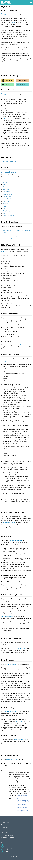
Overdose (6, 213)
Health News (5, 822)
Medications (5, 825)
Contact (3, 843)
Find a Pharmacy (6, 820)
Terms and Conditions (7, 838)
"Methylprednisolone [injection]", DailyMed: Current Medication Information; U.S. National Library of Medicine (23, 801)
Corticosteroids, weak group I (12, 236)
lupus (14, 22)
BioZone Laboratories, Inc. (11, 162)
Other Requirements (9, 216)
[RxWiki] (6, 2)
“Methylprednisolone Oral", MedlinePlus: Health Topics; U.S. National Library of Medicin (24, 806)
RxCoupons (4, 830)
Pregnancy (6, 204)
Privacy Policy (5, 840)
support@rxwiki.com (22, 795)
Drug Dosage (7, 211)
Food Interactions (8, 199)
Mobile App (4, 832)
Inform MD (6, 201)
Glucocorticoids (7, 239)
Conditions (4, 827)
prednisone (4, 251)
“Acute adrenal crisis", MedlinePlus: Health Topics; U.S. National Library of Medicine (24, 810)
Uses (4, 184)
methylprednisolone (24, 345)
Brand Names (7, 187)
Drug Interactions (8, 194)
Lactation (5, 206)
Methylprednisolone (7, 14)
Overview (5, 182)
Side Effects (6, 192)
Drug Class (6, 189)
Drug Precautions (8, 196)
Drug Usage (6, 208)
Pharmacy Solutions (7, 835)
